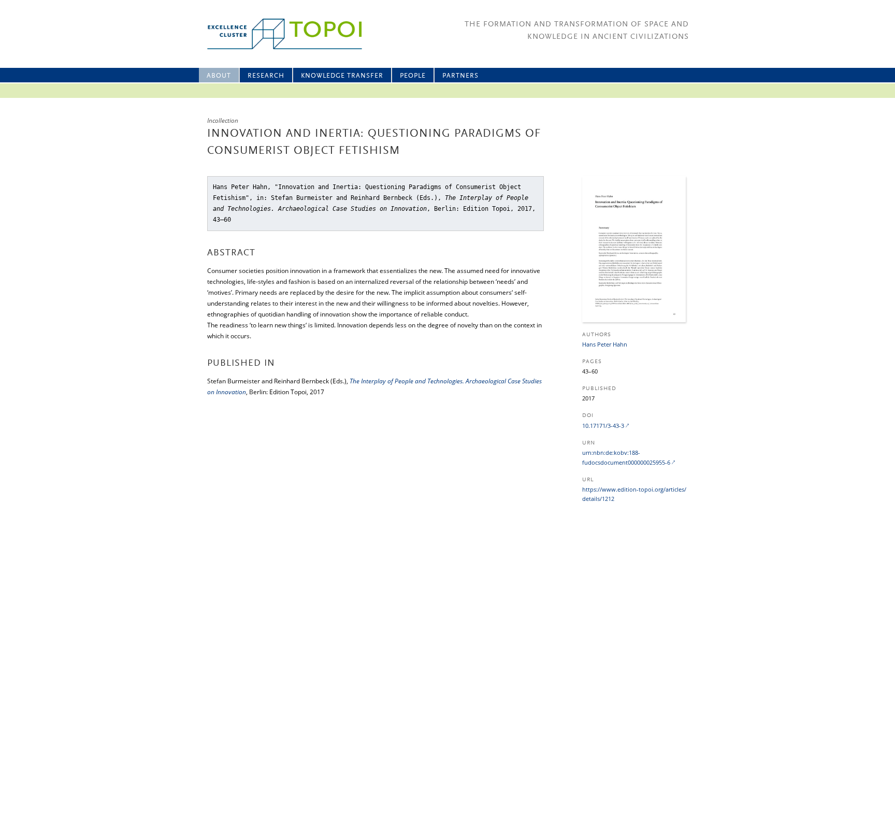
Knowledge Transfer (342, 76)
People (413, 76)
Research (266, 76)
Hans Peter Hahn (604, 344)
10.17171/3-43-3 (603, 425)
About (219, 76)
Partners (460, 76)
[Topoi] (275, 34)
